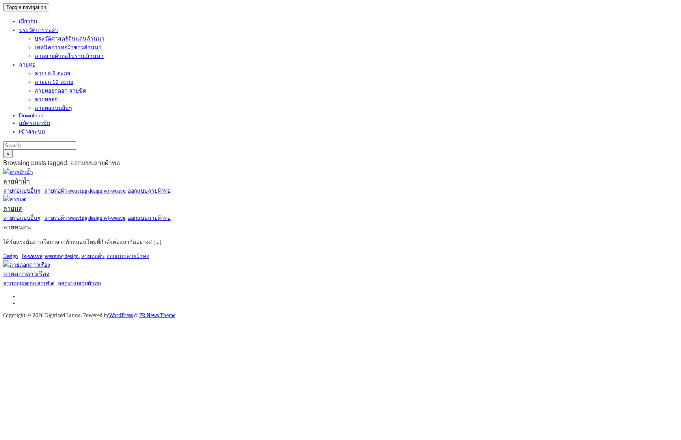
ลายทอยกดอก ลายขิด (60, 90)
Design (10, 256)
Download (31, 115)
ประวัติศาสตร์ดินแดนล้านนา (69, 38)
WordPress (121, 315)
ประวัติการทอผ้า (38, 30)
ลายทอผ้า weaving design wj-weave (84, 191)
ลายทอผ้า (92, 256)
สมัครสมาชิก (34, 123)
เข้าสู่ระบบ (32, 131)
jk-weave (32, 256)
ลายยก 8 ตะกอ (52, 73)
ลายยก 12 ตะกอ (54, 82)
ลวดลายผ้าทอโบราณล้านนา (69, 56)
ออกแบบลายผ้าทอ (149, 191)
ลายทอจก (46, 99)
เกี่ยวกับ (28, 21)
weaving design (62, 256)
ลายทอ (27, 64)
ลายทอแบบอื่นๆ (53, 108)
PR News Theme (157, 315)
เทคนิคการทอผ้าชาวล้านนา (68, 47)
